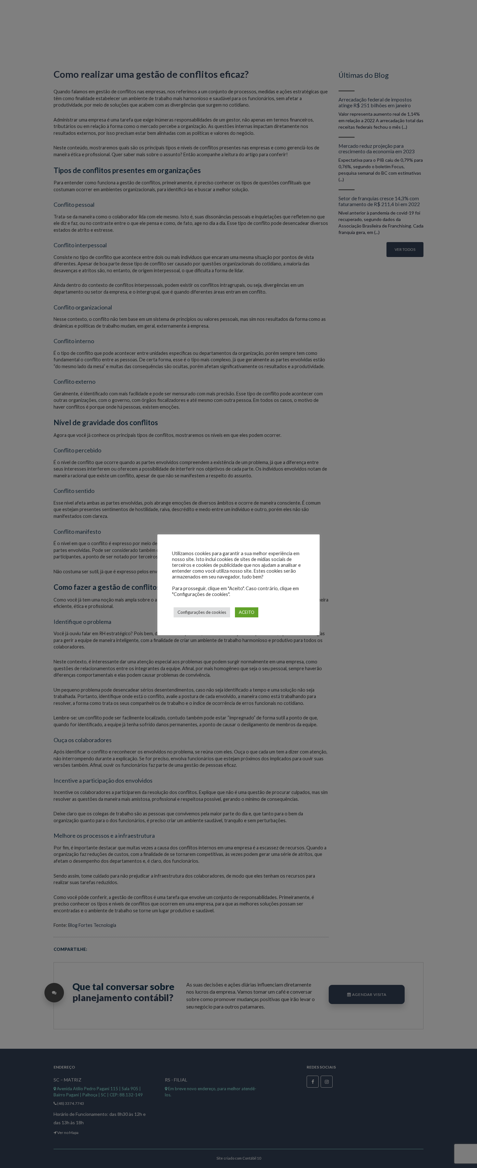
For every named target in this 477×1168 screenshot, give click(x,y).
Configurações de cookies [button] (201, 612)
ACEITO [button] (246, 612)
